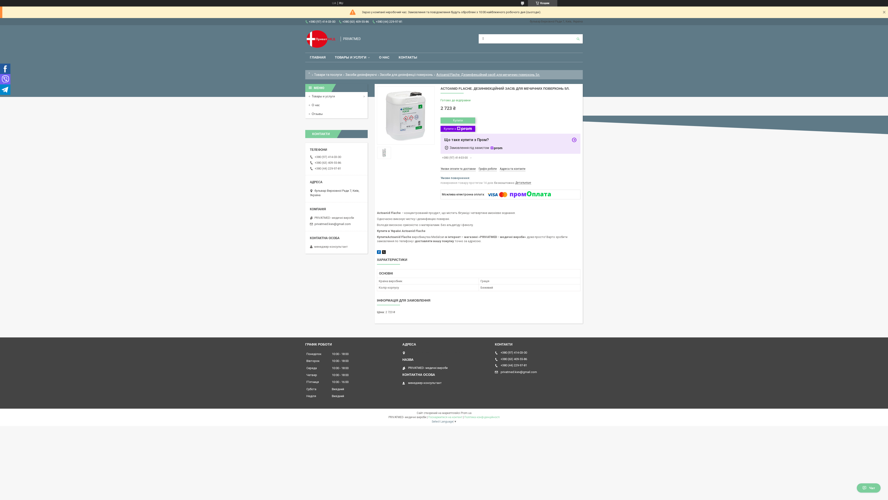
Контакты (408, 57)
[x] (384, 253)
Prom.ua (466, 413)
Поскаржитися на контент (445, 417)
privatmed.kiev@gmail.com (332, 224)
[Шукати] (578, 38)
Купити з (450, 128)
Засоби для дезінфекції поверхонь (406, 75)
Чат (872, 488)
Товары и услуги (350, 57)
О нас (384, 57)
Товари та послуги (328, 75)
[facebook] (379, 253)
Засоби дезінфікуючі (361, 75)
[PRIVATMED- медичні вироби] (320, 39)
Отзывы (317, 114)
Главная (318, 57)
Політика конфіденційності (482, 417)
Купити (458, 120)
